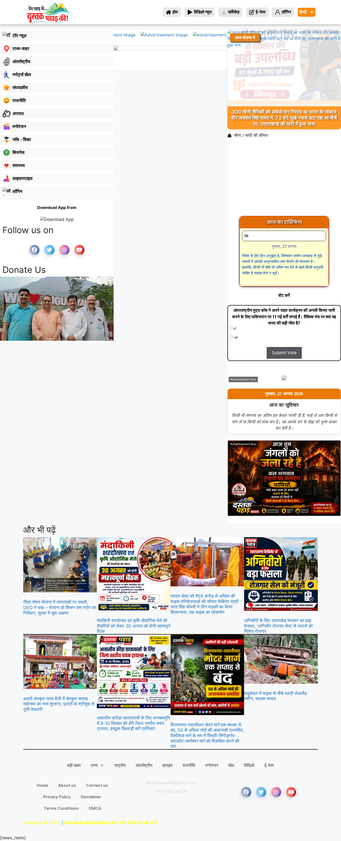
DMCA (95, 808)
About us (67, 785)
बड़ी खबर (74, 765)
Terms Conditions (61, 808)
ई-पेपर (269, 765)
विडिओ (249, 765)
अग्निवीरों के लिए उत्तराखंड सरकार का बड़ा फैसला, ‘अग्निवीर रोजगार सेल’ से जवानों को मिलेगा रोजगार (278, 626)
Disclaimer (91, 796)
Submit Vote (284, 352)
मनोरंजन (211, 765)
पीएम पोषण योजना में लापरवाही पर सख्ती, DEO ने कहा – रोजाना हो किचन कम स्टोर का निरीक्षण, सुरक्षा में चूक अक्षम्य (59, 607)
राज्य (94, 765)
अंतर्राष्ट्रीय (144, 765)
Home (42, 785)
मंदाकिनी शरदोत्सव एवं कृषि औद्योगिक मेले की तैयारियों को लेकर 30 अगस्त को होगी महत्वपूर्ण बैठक (133, 626)
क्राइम (167, 765)
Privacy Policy (57, 796)
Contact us (97, 785)
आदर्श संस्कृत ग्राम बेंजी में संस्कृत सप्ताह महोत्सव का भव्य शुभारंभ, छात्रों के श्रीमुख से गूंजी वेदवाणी (58, 704)
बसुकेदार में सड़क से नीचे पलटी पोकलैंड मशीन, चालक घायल (275, 696)
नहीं (235, 337)
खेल (231, 765)
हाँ (234, 329)
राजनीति (188, 765)
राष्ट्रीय (120, 765)
